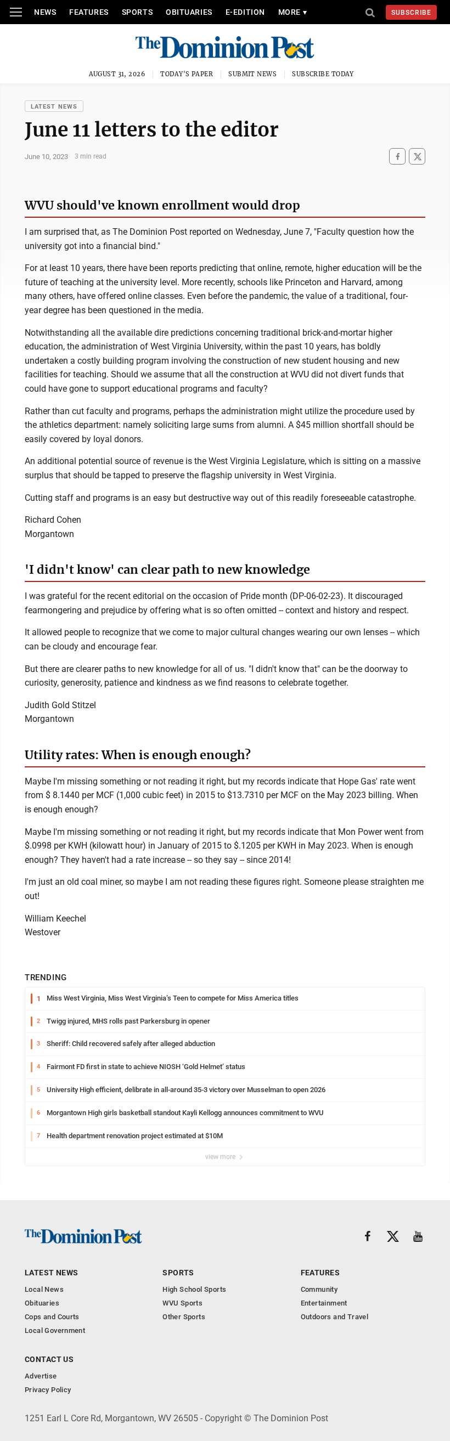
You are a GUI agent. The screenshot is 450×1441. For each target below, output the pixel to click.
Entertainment (324, 1303)
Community (319, 1289)
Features (88, 12)
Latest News (54, 106)
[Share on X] (417, 156)
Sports (137, 12)
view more (221, 1157)
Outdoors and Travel (334, 1317)
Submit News (252, 74)
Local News (44, 1289)
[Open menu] (15, 12)
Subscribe (411, 12)
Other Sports (183, 1317)
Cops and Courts (52, 1317)
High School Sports (194, 1289)
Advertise (41, 1376)
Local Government (55, 1330)
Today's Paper (186, 74)
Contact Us (49, 1359)
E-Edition (245, 12)
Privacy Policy (48, 1390)
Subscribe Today (323, 74)
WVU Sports (182, 1303)
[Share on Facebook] (397, 156)
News (45, 12)
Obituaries (189, 12)
